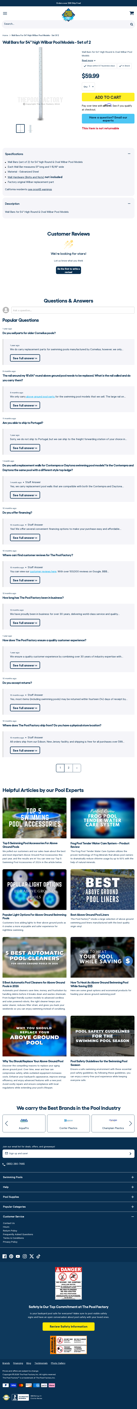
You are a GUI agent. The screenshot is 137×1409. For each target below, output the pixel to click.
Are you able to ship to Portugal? (23, 422)
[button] (6, 1123)
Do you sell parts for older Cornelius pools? (29, 333)
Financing (18, 1363)
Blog (28, 1363)
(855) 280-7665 (16, 1164)
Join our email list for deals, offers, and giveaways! (29, 1146)
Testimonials (41, 1363)
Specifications (14, 154)
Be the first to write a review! (68, 270)
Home (5, 35)
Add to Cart (108, 96)
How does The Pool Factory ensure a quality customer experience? (44, 640)
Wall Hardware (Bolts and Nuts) (26, 177)
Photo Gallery (58, 1363)
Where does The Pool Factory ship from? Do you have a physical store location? (52, 725)
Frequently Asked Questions (18, 1234)
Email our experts (115, 118)
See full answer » (25, 358)
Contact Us (9, 1223)
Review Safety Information (68, 1326)
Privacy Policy (10, 1242)
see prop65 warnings (40, 189)
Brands (6, 1363)
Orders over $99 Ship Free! (68, 2)
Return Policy (10, 1230)
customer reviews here (43, 571)
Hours (6, 1227)
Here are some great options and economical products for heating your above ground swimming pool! (101, 988)
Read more (87, 60)
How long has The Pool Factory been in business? (33, 597)
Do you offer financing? (17, 512)
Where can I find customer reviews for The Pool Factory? (38, 555)
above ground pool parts (40, 396)
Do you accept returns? (17, 682)
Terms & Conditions (13, 1238)
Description (12, 203)
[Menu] (5, 13)
